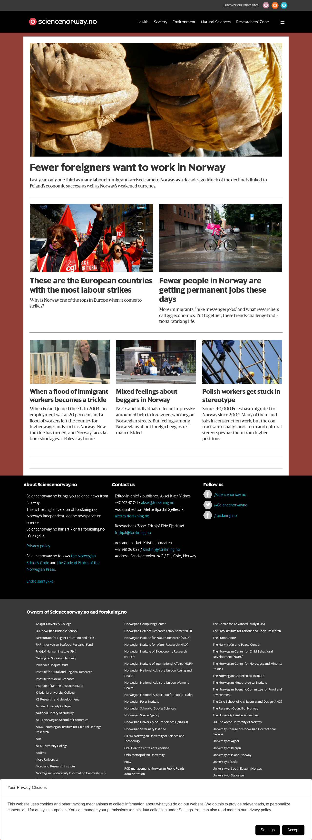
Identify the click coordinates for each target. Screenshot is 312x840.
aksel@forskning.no (157, 502)
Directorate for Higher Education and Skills (65, 637)
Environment (184, 21)
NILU (39, 739)
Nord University (47, 759)
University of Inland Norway (232, 755)
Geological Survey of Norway (56, 658)
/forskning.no (225, 515)
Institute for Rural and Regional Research (64, 672)
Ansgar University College (53, 624)
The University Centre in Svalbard (236, 715)
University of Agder (226, 741)
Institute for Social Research (55, 679)
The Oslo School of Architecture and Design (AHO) (247, 701)
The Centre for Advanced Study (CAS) (239, 624)
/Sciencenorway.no (230, 494)
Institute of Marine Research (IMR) (59, 685)
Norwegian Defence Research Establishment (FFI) (158, 631)
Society (160, 21)
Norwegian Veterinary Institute (145, 729)
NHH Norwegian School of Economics (62, 720)
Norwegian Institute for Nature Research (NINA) (157, 637)
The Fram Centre (224, 637)
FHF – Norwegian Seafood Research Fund (64, 644)
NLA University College (52, 746)
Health (142, 21)
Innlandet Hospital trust (52, 665)
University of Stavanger (229, 775)
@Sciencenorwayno (230, 504)
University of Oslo (225, 761)
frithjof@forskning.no (133, 532)
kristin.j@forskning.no (161, 549)
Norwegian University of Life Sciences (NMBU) (156, 722)
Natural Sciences (216, 21)
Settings (268, 830)
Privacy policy (38, 545)
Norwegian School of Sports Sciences (150, 708)
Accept (293, 830)
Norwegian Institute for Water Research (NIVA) (156, 644)
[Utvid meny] (282, 21)
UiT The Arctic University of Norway (237, 722)
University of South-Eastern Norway (237, 768)
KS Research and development (57, 699)
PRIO (127, 761)
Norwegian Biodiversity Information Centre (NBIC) (71, 773)
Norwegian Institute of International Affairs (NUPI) (158, 663)
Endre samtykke (40, 581)
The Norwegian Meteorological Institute (240, 682)
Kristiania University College (55, 692)
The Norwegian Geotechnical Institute (238, 675)
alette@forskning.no (132, 515)
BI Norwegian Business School (57, 631)
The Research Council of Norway (235, 708)
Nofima (41, 752)
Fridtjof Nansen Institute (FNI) (56, 651)
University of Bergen (227, 748)
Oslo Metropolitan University (144, 755)
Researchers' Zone (252, 21)
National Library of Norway (55, 713)
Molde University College (53, 706)
